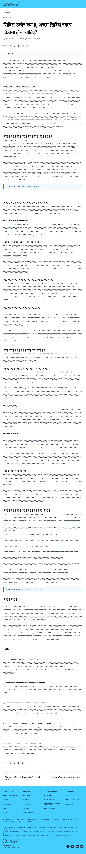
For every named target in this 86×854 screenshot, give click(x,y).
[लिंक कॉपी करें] (27, 45)
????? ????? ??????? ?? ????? (30, 186)
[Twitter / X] (72, 846)
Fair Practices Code (30, 804)
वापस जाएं (7, 13)
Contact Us (7, 799)
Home (5, 17)
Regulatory (69, 804)
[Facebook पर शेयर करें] (18, 45)
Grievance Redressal (8, 821)
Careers (67, 795)
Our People (27, 808)
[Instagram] (81, 846)
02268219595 (6, 847)
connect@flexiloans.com (9, 845)
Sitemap (26, 799)
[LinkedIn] (68, 846)
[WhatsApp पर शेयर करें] (23, 45)
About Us (26, 795)
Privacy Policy (49, 799)
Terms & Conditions (71, 799)
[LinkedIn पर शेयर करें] (14, 45)
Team (4, 808)
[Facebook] (77, 846)
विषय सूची (10, 53)
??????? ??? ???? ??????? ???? (31, 589)
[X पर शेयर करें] (10, 45)
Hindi (10, 17)
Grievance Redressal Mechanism (52, 804)
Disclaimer (7, 804)
